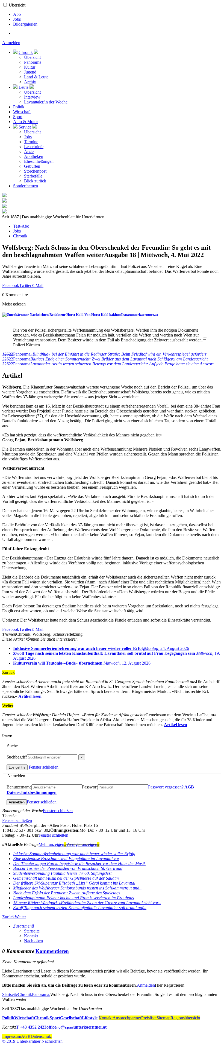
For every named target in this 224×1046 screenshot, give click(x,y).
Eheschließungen (39, 161)
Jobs (17, 19)
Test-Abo (21, 226)
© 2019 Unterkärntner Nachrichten (32, 1041)
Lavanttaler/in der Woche (45, 102)
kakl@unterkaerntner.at (133, 315)
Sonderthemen (25, 185)
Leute (23, 87)
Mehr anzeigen (52, 844)
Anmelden (11, 42)
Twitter (25, 285)
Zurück (8, 917)
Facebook (10, 285)
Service (25, 127)
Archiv (30, 81)
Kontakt (31, 936)
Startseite (32, 931)
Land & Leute (36, 77)
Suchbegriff (17, 757)
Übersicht (17, 5)
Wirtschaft (22, 111)
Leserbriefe (33, 146)
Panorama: (41, 994)
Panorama (32, 62)
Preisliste (149, 1018)
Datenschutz (41, 1036)
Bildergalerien (25, 24)
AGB (189, 787)
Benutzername (19, 787)
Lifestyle (90, 1018)
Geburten (32, 166)
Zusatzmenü (23, 926)
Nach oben (33, 940)
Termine (31, 141)
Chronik (26, 52)
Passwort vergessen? (166, 787)
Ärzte (29, 151)
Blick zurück (35, 181)
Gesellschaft (71, 1018)
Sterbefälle (33, 176)
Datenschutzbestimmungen (32, 792)
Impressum (11, 1036)
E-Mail (37, 285)
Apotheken (33, 156)
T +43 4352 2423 (31, 1027)
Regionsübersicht (185, 1018)
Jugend (30, 72)
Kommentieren (52, 951)
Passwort (90, 787)
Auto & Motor (25, 121)
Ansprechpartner (127, 1018)
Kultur (29, 67)
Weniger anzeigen (82, 844)
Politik (18, 107)
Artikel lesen (30, 696)
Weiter (20, 917)
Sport (17, 116)
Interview (32, 97)
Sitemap (163, 1018)
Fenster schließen (43, 767)
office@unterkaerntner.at (76, 1027)
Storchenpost (35, 171)
